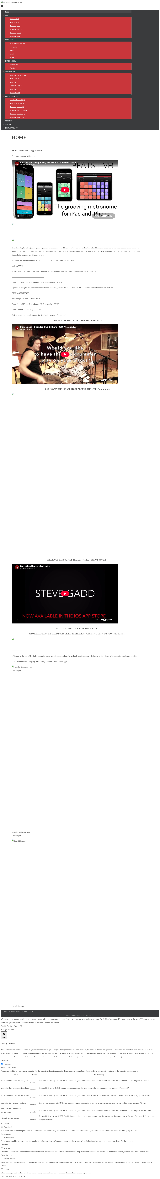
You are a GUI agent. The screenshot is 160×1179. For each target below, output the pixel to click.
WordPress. (90, 1015)
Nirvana (82, 1015)
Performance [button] (6, 1134)
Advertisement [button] (6, 1155)
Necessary (8, 1064)
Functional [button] (5, 1123)
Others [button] (3, 1166)
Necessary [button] (5, 1060)
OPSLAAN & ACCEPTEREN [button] (13, 1176)
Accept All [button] (18, 1026)
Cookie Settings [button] (7, 1026)
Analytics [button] (4, 1145)
